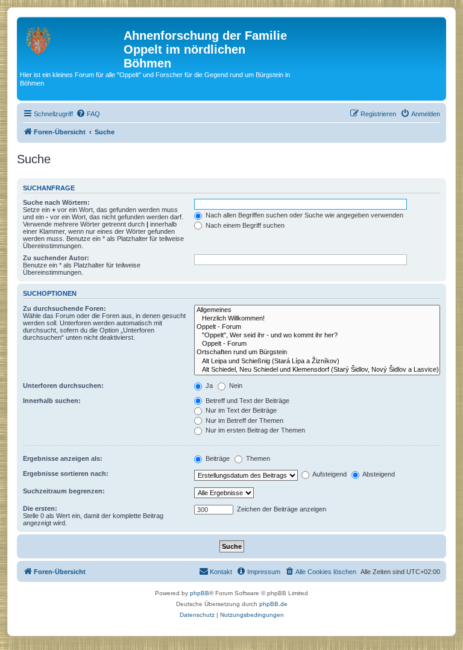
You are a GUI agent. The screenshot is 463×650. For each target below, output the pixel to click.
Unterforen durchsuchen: (63, 385)
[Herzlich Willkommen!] (317, 318)
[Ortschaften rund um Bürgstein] (317, 352)
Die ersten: (40, 508)
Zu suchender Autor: (56, 257)
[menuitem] (88, 114)
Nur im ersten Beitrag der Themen (254, 430)
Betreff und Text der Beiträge (246, 400)
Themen (257, 458)
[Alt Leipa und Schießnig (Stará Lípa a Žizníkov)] (317, 361)
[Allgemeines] (317, 310)
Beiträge (217, 458)
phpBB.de (273, 604)
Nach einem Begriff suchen (244, 225)
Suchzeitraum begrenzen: (64, 491)
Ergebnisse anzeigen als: (62, 458)
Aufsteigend (329, 474)
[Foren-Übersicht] (72, 39)
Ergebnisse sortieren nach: (66, 473)
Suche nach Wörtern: (56, 202)
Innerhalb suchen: (52, 400)
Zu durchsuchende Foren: (64, 308)
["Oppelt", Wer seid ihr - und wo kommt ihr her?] (317, 335)
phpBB (199, 593)
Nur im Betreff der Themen (243, 420)
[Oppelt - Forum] (317, 327)
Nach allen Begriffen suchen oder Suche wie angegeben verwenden (303, 215)
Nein (234, 385)
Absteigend (378, 474)
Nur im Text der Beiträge (240, 410)
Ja (208, 385)
